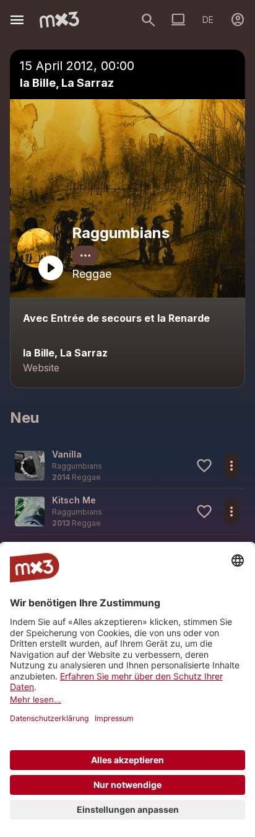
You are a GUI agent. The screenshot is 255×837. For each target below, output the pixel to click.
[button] (127, 465)
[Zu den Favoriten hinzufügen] (204, 465)
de (208, 19)
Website (41, 367)
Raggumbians (121, 233)
